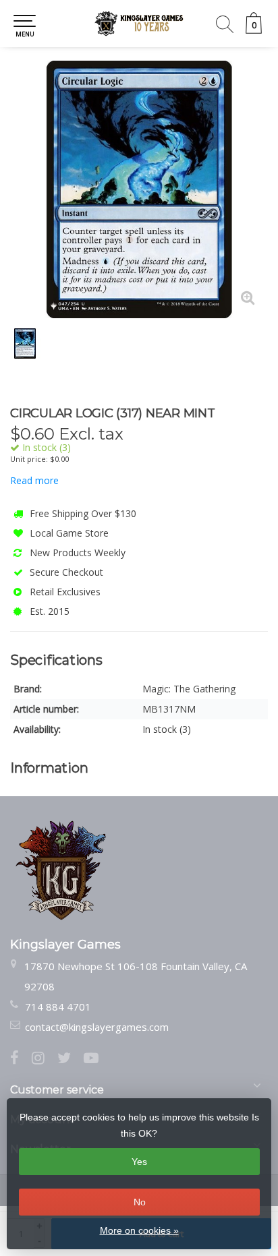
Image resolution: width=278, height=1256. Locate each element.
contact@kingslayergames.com (97, 1027)
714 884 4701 (58, 1006)
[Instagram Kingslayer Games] (44, 1059)
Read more (34, 480)
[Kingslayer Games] (139, 23)
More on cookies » (139, 1230)
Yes (139, 1161)
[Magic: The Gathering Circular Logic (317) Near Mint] (139, 189)
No (140, 1202)
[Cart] (254, 30)
